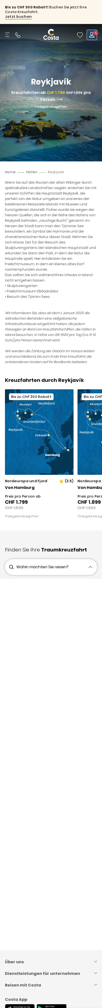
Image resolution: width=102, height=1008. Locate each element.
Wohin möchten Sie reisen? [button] (42, 567)
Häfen (31, 172)
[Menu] (8, 35)
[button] (80, 35)
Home (10, 172)
